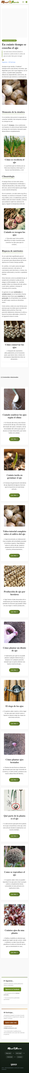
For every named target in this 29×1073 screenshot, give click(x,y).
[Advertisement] (14, 23)
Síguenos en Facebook (12, 989)
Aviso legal (18, 1053)
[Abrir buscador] (26, 2)
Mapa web (8, 1053)
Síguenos (4, 62)
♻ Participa (12, 62)
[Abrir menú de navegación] (23, 2)
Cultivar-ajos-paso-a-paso (9, 40)
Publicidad (9, 1057)
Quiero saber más (11, 1022)
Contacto (20, 1057)
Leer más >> (14, 439)
